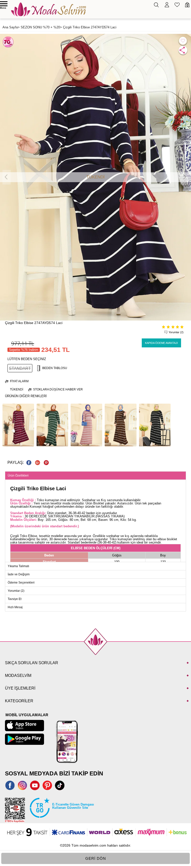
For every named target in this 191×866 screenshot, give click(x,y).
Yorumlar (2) (176, 332)
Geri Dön (95, 858)
